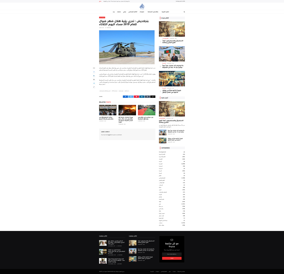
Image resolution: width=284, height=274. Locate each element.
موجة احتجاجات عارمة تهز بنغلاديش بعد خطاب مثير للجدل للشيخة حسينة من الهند (125, 120)
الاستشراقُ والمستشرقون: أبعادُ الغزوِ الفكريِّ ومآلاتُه (172, 41)
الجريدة (160, 161)
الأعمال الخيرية (162, 154)
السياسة (160, 166)
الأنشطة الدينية (102, 17)
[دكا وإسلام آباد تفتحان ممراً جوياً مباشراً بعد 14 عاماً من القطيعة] (172, 54)
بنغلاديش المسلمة (153, 12)
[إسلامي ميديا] (142, 6)
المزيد (160, 190)
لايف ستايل (161, 216)
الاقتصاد (160, 159)
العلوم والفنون (162, 180)
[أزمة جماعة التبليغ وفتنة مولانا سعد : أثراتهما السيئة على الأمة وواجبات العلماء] (103, 261)
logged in (110, 135)
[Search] (184, 12)
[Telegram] (93, 83)
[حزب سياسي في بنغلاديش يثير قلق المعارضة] (146, 110)
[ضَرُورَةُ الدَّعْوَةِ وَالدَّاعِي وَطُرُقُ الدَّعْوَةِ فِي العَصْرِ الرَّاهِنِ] (172, 78)
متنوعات (142, 12)
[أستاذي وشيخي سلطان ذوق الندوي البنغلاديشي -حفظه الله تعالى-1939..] (103, 243)
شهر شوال (121, 91)
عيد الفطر (126, 91)
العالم (160, 175)
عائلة (160, 211)
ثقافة (160, 201)
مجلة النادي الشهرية (163, 220)
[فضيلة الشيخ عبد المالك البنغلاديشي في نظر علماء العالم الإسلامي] (103, 252)
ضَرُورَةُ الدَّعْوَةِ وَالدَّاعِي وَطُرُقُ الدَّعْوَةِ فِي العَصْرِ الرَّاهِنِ (171, 91)
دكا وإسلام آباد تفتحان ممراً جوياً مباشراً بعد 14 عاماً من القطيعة (116, 1)
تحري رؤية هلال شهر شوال (105, 91)
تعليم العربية (165, 12)
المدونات (161, 185)
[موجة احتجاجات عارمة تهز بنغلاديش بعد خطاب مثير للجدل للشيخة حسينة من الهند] (127, 110)
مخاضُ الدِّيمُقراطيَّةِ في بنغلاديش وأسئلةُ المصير (106, 118)
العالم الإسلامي (132, 12)
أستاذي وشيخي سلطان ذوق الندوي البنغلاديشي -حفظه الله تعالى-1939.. (116, 242)
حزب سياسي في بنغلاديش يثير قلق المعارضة (145, 118)
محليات (119, 12)
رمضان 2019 (114, 91)
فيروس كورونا (161, 213)
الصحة (160, 171)
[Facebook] (93, 71)
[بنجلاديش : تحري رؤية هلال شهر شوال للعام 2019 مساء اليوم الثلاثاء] (127, 64)
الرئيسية (164, 63)
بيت (114, 12)
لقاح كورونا (161, 218)
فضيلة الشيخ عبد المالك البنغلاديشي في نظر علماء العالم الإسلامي (116, 251)
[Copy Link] (93, 87)
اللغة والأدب (161, 182)
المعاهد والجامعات (163, 192)
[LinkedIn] (93, 75)
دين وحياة (161, 206)
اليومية (160, 194)
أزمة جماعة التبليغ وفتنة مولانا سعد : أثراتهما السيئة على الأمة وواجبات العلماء (116, 260)
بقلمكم (160, 197)
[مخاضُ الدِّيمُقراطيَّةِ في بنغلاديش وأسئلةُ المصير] (108, 110)
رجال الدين (161, 208)
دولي (124, 12)
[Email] (93, 79)
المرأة (160, 187)
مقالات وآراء (161, 225)
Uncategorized (162, 152)
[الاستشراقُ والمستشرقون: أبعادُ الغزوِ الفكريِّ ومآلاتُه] (172, 29)
